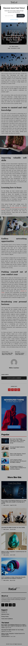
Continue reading (14, 19)
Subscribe (20, 15)
